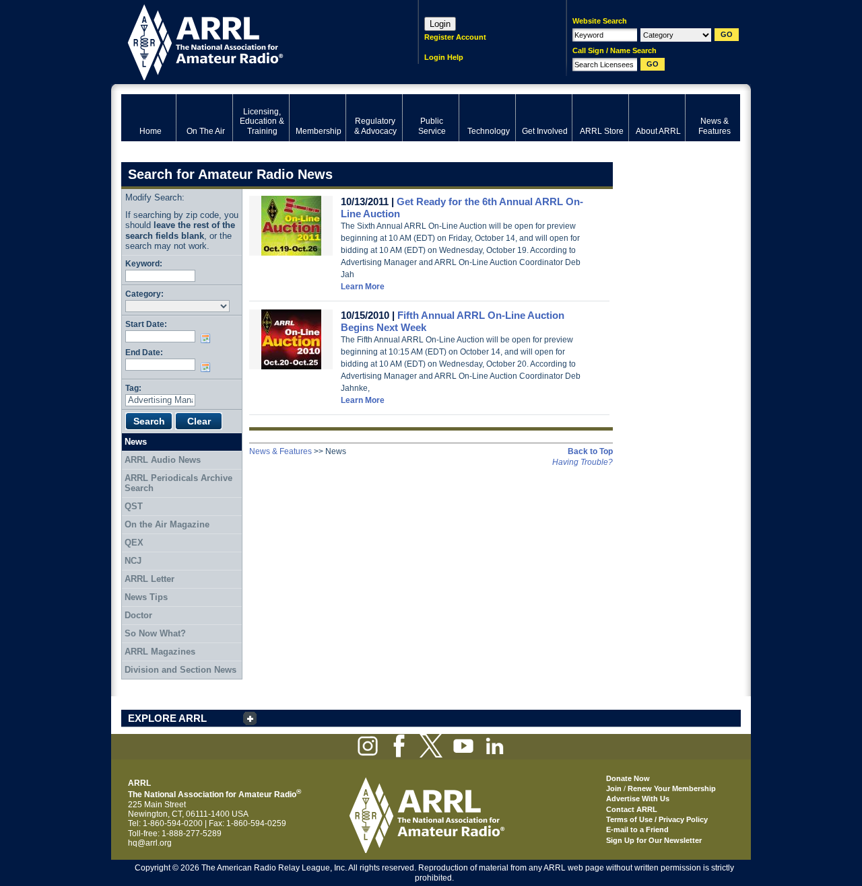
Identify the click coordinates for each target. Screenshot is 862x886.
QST (134, 506)
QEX (134, 543)
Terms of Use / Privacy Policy (657, 819)
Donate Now (628, 778)
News (136, 442)
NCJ (133, 561)
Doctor (138, 615)
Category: (144, 293)
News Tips (146, 597)
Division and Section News (180, 670)
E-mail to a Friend (637, 829)
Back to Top (590, 451)
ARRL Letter (149, 579)
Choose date (208, 338)
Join (614, 788)
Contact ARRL (631, 809)
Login (440, 24)
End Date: (144, 352)
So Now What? (155, 633)
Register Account (455, 37)
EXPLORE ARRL (167, 718)
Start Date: (146, 324)
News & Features (280, 451)
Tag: (133, 387)
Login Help (443, 57)
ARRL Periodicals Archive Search (178, 483)
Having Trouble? (582, 462)
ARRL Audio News (163, 460)
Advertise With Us (637, 799)
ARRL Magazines (160, 652)
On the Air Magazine (167, 524)
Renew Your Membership (672, 788)
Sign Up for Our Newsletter (654, 840)
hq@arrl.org (150, 843)
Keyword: (143, 263)
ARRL (252, 40)
